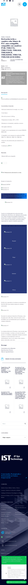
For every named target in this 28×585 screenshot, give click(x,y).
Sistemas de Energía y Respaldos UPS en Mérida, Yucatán (6, 514)
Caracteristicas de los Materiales (8, 348)
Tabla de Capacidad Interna (7, 351)
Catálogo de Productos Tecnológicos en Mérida (11, 493)
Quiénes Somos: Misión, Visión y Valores (10, 487)
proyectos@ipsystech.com (11, 545)
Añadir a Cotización (5, 37)
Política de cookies (5, 553)
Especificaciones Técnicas (7, 350)
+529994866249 (9, 537)
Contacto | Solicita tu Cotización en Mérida (10, 490)
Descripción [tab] (4, 92)
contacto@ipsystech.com (10, 541)
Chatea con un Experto (10, 532)
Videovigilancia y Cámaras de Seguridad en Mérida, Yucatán (7, 520)
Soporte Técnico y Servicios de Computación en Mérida (7, 507)
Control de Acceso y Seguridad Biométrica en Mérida (20, 507)
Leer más (10, 387)
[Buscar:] (14, 423)
